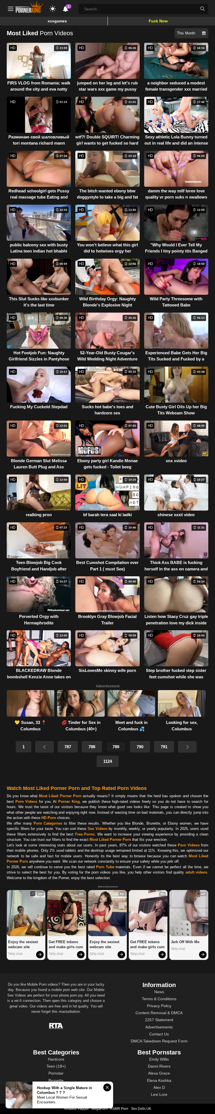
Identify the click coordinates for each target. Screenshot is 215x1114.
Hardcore (56, 1059)
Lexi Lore (159, 1094)
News (159, 992)
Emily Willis (159, 1059)
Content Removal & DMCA (159, 1013)
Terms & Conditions (159, 999)
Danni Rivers (159, 1066)
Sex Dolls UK (141, 1109)
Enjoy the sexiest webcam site (23, 944)
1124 (107, 761)
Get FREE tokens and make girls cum (66, 944)
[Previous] (44, 747)
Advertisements (159, 1027)
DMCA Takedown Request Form (159, 1041)
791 (164, 746)
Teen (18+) (56, 1066)
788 (91, 746)
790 (140, 746)
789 (116, 746)
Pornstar (56, 1073)
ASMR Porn (119, 1109)
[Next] (187, 747)
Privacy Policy (159, 1006)
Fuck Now (158, 21)
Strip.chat (15, 954)
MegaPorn (100, 1109)
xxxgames (57, 21)
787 (67, 746)
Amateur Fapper (76, 1109)
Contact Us (159, 1034)
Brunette (56, 1080)
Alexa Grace (159, 1073)
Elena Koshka (159, 1080)
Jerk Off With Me (185, 942)
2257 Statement (159, 1020)
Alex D (159, 1087)
